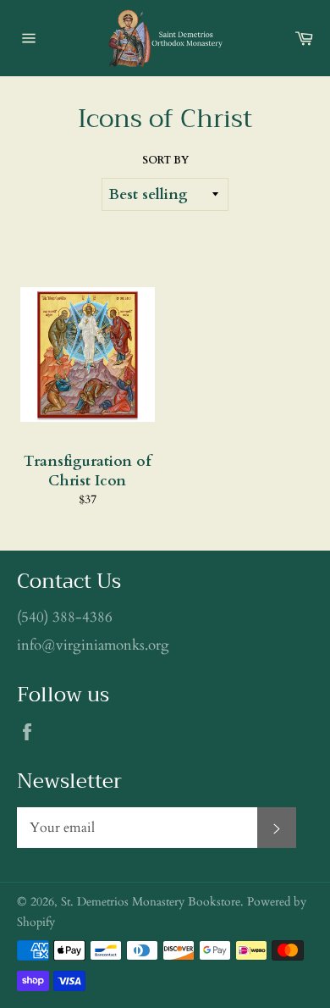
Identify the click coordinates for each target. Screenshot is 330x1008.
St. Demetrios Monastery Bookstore (150, 902)
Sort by (165, 160)
